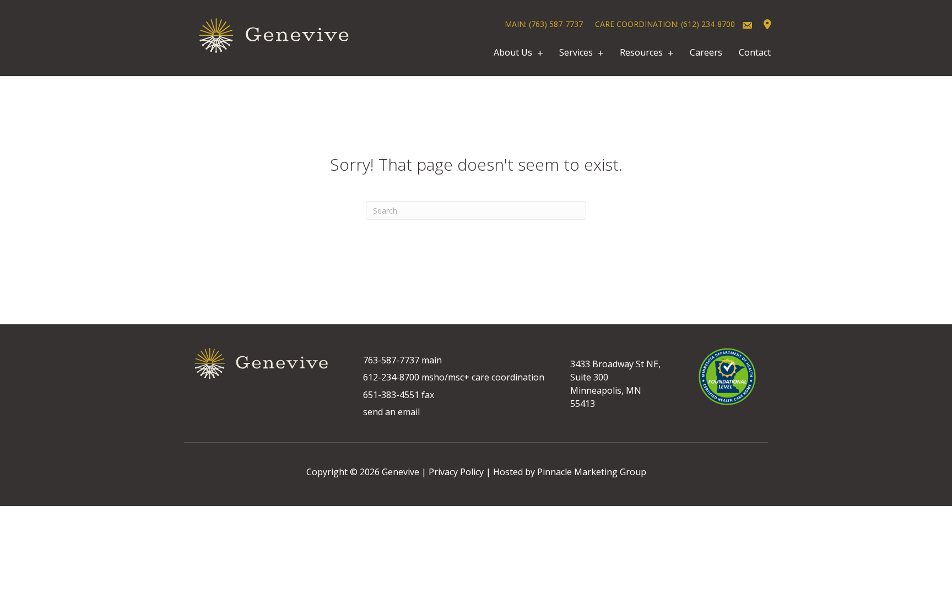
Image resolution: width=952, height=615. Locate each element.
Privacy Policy (456, 472)
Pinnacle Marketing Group (591, 472)
